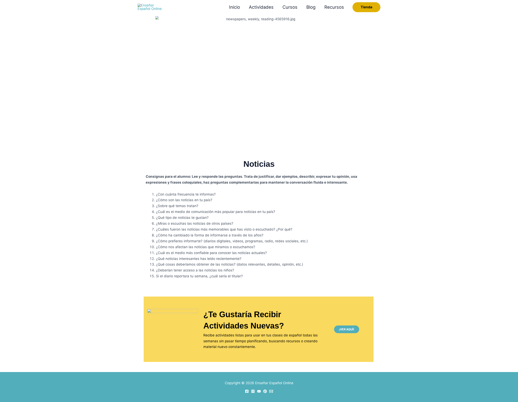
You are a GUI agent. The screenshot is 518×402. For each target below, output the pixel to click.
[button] (366, 7)
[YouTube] (259, 391)
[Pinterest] (265, 391)
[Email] (271, 391)
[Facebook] (247, 391)
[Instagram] (253, 391)
